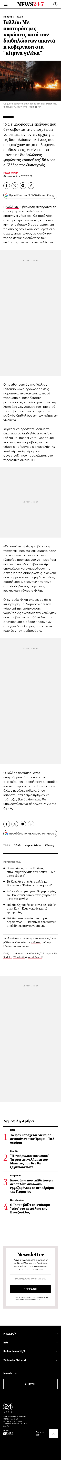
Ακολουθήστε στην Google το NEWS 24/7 (27, 938)
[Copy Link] (31, 185)
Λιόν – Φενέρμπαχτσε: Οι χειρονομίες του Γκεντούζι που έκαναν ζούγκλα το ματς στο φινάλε (31, 895)
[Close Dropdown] (57, 1334)
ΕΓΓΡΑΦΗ (30, 1384)
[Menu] (5, 4)
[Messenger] (23, 185)
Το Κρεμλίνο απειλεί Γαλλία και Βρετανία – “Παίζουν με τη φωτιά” (29, 883)
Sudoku (7, 957)
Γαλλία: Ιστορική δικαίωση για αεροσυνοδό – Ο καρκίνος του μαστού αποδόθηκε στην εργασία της (31, 922)
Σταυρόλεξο (50, 953)
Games (19, 953)
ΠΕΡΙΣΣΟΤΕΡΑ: (12, 862)
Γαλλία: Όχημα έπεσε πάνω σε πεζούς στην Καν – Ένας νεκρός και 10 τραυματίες (31, 908)
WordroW (19, 957)
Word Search (35, 957)
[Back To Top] (53, 1433)
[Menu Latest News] (55, 4)
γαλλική (12, 207)
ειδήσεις (36, 942)
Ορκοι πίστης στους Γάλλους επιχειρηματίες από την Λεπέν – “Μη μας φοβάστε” (31, 872)
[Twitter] (15, 185)
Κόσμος (8, 17)
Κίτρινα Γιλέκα (33, 845)
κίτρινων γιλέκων (39, 242)
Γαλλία (19, 17)
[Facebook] (6, 185)
